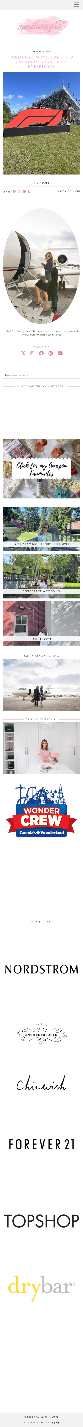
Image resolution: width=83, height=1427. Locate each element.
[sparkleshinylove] (41, 19)
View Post (41, 182)
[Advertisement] (41, 884)
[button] (77, 5)
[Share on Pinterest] (24, 191)
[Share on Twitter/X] (19, 191)
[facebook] (41, 353)
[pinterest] (50, 353)
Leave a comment (68, 191)
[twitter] (23, 353)
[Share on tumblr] (29, 191)
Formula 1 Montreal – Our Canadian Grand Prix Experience (41, 62)
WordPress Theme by (41, 1422)
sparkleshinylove (46, 1417)
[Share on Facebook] (14, 191)
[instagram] (32, 353)
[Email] (60, 353)
